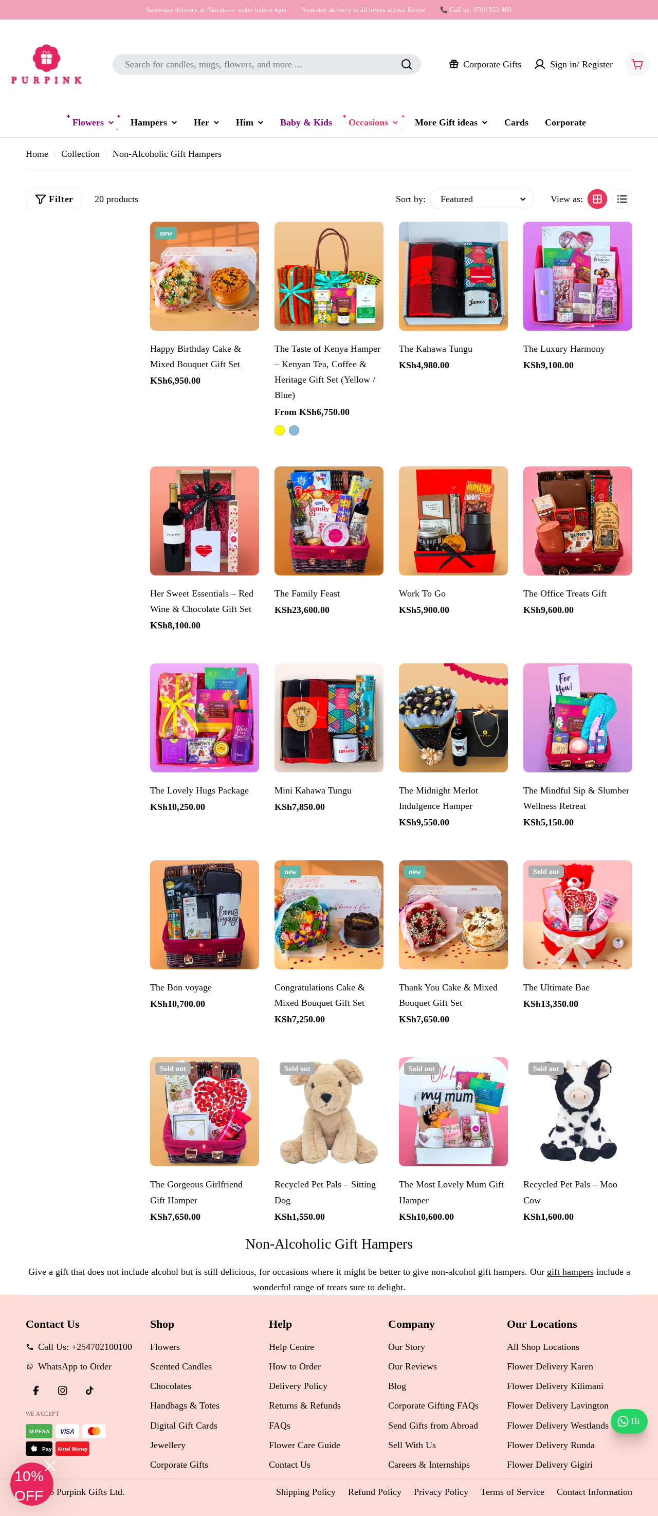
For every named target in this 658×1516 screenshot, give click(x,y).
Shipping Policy (306, 1492)
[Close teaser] (50, 1465)
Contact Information (594, 1492)
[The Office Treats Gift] (577, 520)
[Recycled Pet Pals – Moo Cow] (577, 1111)
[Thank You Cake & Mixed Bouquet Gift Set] (453, 914)
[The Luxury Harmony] (577, 276)
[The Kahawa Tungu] (453, 276)
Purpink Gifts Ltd (89, 1492)
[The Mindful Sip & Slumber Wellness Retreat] (577, 717)
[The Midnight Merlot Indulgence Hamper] (453, 717)
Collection (80, 154)
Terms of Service (512, 1492)
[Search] (406, 64)
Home (37, 154)
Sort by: (411, 199)
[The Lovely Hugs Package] (204, 717)
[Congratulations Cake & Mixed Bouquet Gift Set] (329, 914)
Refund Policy (374, 1492)
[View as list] (622, 199)
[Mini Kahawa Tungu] (329, 717)
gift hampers (570, 1272)
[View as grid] (597, 199)
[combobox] (267, 64)
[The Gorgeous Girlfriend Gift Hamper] (204, 1111)
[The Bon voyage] (204, 914)
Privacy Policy (441, 1492)
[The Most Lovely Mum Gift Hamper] (453, 1111)
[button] (31, 1484)
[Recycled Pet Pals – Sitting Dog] (329, 1111)
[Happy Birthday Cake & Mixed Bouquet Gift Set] (204, 276)
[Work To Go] (453, 520)
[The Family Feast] (329, 520)
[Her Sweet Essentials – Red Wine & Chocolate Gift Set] (204, 520)
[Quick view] (246, 242)
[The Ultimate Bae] (577, 914)
